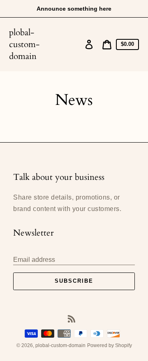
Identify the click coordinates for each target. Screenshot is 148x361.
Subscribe (74, 281)
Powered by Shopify (109, 345)
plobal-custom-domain (24, 44)
